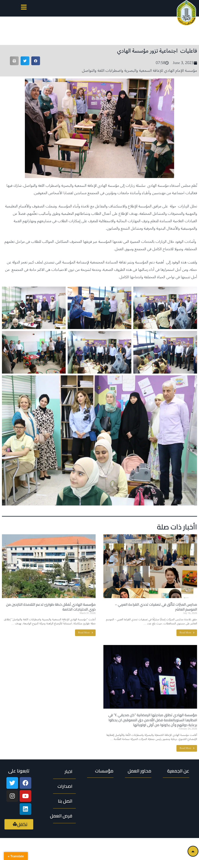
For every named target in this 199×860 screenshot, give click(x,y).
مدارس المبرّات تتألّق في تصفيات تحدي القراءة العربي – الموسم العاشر (156, 607)
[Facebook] (25, 783)
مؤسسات (104, 771)
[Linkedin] (25, 809)
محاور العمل (139, 771)
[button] (23, 8)
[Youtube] (25, 796)
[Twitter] (12, 783)
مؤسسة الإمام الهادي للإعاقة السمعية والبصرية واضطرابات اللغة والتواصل (139, 71)
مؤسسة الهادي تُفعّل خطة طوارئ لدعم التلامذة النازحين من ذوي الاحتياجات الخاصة (51, 607)
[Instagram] (12, 796)
